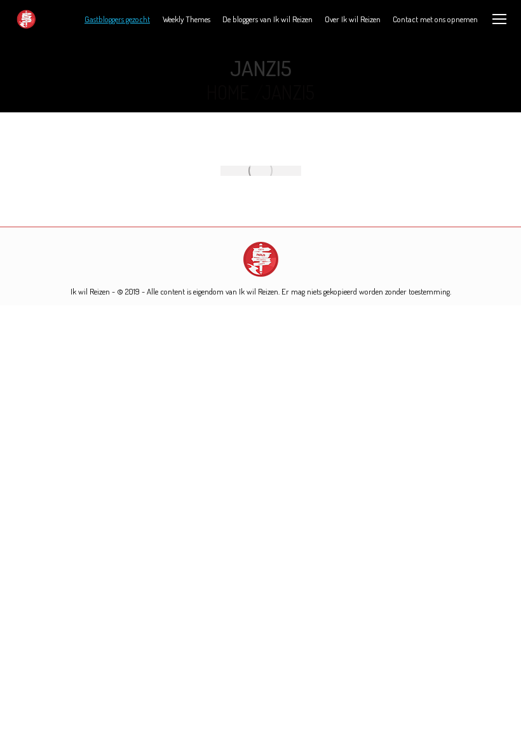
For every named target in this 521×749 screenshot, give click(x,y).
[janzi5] (260, 171)
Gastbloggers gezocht (117, 19)
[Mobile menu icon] (499, 19)
